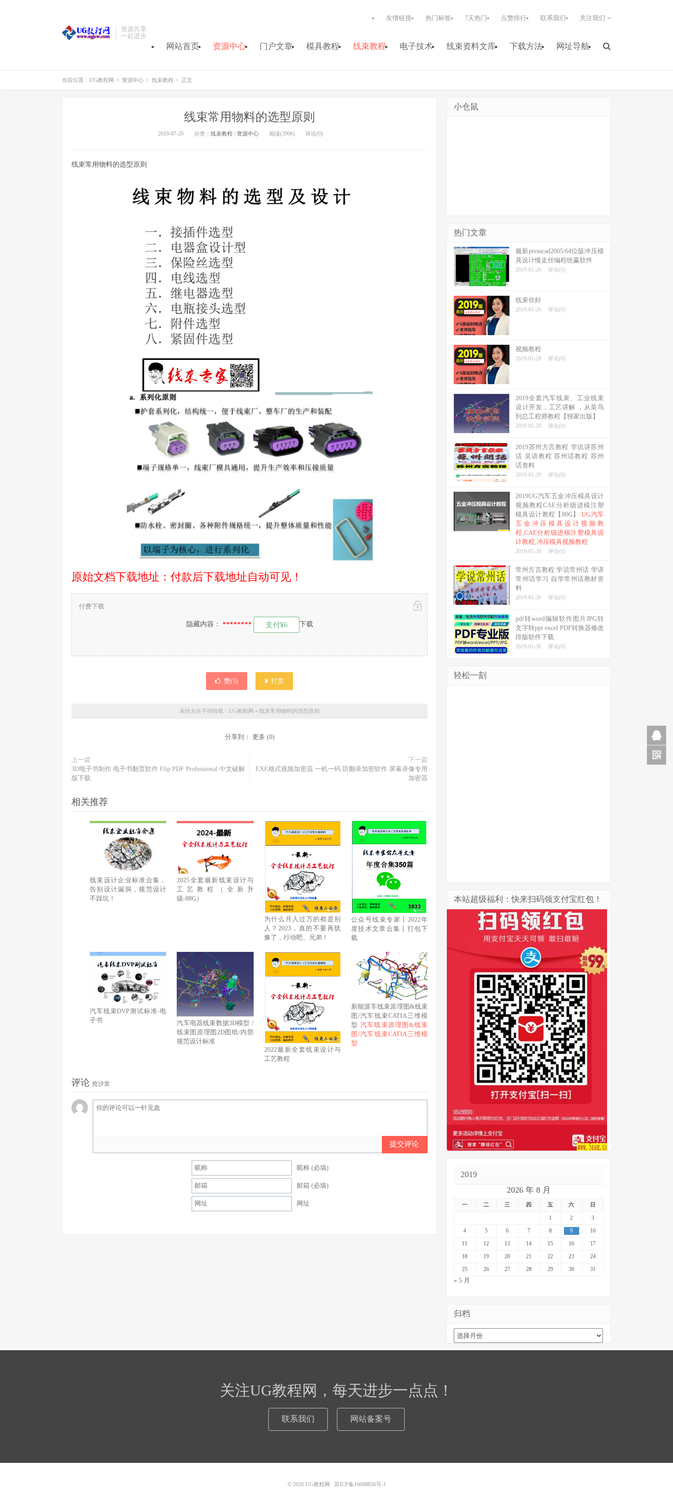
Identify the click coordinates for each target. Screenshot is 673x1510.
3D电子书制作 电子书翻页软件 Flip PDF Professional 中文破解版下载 (158, 774)
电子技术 (416, 46)
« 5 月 (462, 1280)
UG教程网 (86, 32)
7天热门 (476, 18)
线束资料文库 (471, 46)
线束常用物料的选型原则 (249, 117)
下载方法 (526, 46)
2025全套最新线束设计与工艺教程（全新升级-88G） (215, 889)
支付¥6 (277, 625)
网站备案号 (370, 1418)
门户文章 (276, 46)
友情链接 (399, 18)
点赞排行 (513, 18)
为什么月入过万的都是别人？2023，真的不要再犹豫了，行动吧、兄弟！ (302, 928)
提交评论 (404, 1144)
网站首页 (182, 46)
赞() (231, 681)
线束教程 (369, 46)
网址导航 (572, 46)
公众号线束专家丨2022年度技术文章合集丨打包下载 (389, 928)
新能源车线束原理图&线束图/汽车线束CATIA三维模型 (389, 1025)
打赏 (276, 681)
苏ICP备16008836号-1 (360, 1484)
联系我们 (553, 18)
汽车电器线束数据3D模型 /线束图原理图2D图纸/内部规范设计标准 (215, 1032)
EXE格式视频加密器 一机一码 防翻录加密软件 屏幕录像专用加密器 (341, 774)
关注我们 (593, 18)
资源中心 (229, 46)
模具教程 (322, 46)
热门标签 (438, 18)
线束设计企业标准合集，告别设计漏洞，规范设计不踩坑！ (128, 889)
